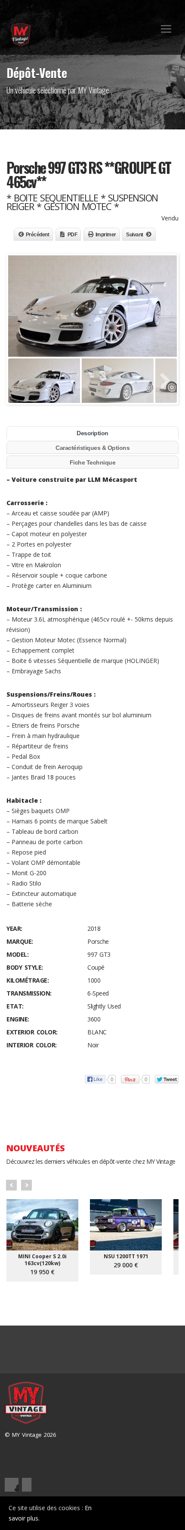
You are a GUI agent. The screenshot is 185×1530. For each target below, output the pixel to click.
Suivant (134, 235)
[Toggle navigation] (166, 29)
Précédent (37, 235)
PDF (72, 235)
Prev (11, 1185)
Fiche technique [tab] (93, 462)
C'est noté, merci (146, 1513)
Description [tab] (92, 433)
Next (26, 1185)
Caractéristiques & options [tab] (93, 447)
